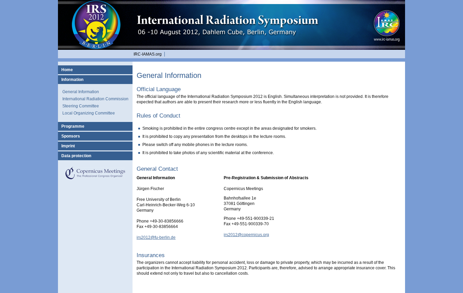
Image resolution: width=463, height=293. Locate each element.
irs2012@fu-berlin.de (156, 237)
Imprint (68, 146)
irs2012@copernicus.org (246, 234)
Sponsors (70, 136)
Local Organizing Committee (88, 113)
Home (67, 69)
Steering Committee (80, 106)
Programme (72, 126)
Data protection (76, 155)
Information (72, 79)
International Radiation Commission (95, 99)
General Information (80, 91)
